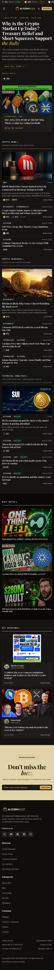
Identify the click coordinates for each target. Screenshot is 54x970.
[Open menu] (4, 9)
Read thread (45, 683)
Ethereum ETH (23, 207)
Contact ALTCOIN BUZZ (11, 949)
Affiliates (5, 917)
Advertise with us (45, 949)
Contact (5, 932)
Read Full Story (13, 66)
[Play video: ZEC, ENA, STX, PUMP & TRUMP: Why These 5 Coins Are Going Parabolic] (27, 99)
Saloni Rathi (47, 200)
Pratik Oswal (47, 434)
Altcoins (7, 223)
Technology (8, 340)
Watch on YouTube (14, 128)
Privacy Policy (46, 945)
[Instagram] (30, 834)
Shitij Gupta (9, 73)
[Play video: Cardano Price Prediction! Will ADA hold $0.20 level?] (27, 557)
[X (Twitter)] (4, 834)
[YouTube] (11, 834)
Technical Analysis (9, 859)
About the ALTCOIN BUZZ (12, 945)
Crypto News (24, 18)
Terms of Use (7, 941)
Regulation (6, 903)
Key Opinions (7, 864)
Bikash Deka (47, 217)
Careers (5, 927)
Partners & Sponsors (10, 922)
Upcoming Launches (10, 869)
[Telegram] (17, 834)
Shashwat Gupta (17, 666)
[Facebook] (24, 834)
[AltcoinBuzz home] (25, 9)
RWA (5, 183)
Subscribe (47, 8)
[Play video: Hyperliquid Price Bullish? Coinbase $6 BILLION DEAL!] (27, 522)
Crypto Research (9, 849)
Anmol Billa (48, 317)
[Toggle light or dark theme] (39, 9)
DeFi (15, 457)
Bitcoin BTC (8, 207)
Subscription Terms (44, 941)
